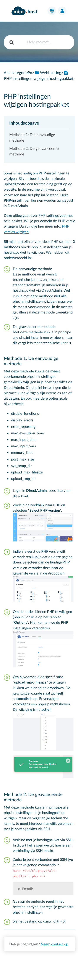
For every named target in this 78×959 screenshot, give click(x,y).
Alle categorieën (18, 72)
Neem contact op (54, 944)
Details (27, 888)
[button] (51, 10)
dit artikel (20, 496)
